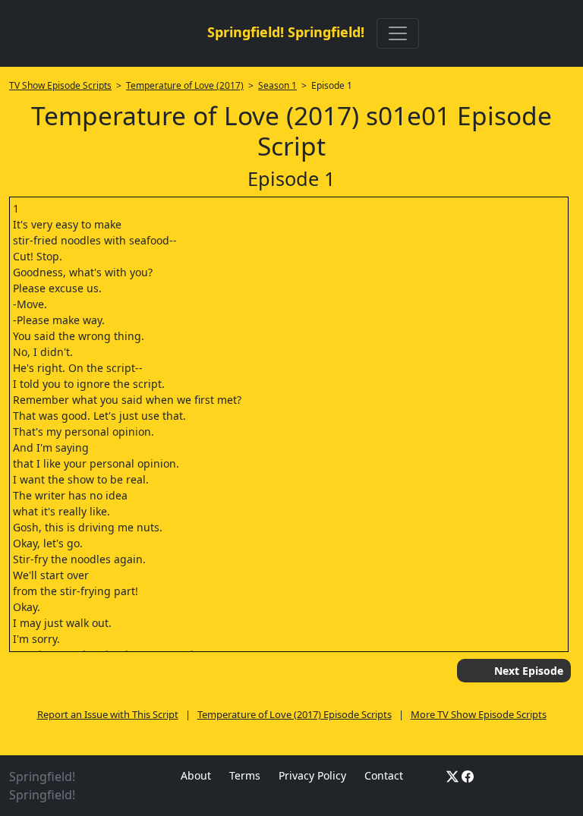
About (196, 775)
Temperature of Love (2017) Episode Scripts (294, 714)
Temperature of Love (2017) (185, 85)
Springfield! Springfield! (285, 32)
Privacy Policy (312, 775)
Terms (244, 775)
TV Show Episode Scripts (60, 85)
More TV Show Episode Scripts (479, 714)
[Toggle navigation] (398, 33)
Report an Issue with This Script (107, 714)
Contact (383, 775)
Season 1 (277, 85)
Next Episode (528, 670)
